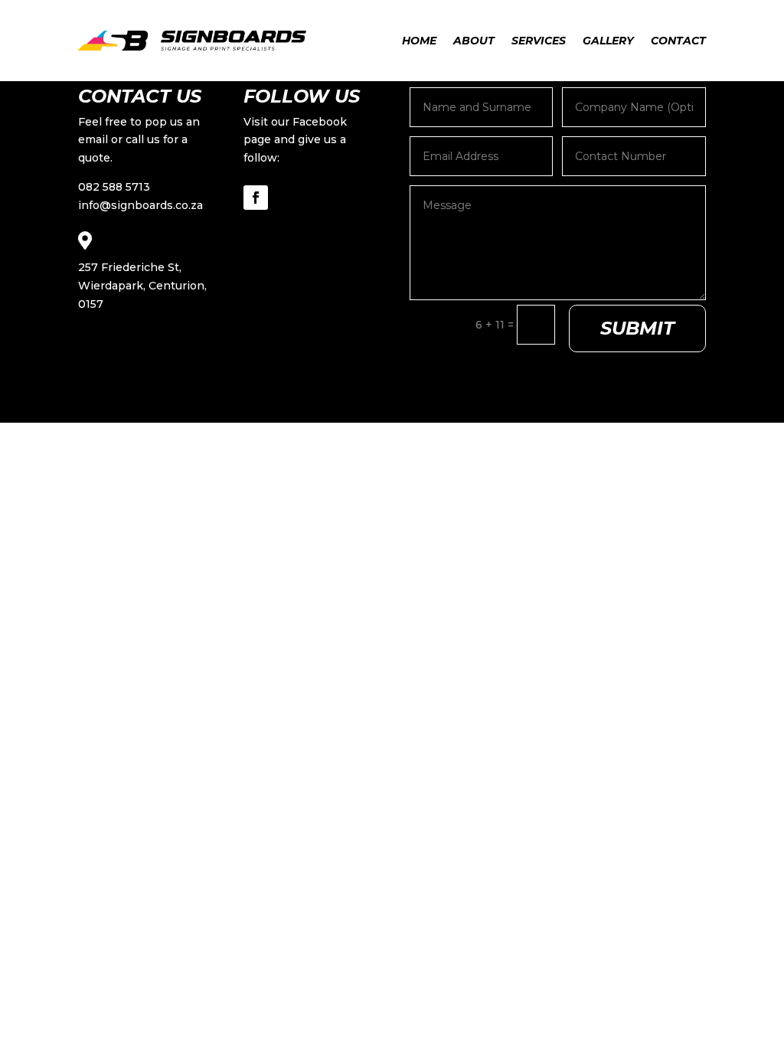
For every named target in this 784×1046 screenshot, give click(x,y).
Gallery (608, 40)
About (474, 40)
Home (419, 40)
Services (538, 40)
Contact (678, 40)
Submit (637, 328)
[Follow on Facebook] (255, 197)
